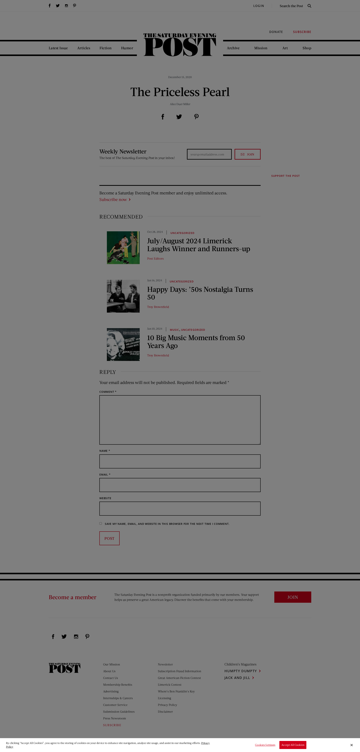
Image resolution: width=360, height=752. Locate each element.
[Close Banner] (351, 745)
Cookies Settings (265, 745)
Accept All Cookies (292, 745)
